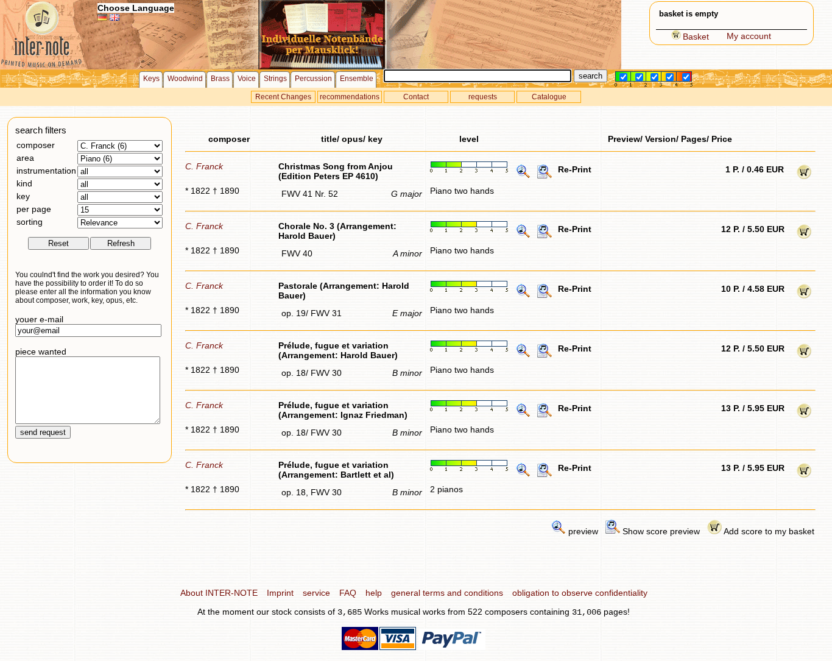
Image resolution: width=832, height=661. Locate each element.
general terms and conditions (447, 593)
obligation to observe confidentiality (579, 593)
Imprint (280, 593)
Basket (696, 36)
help (373, 593)
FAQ (347, 593)
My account (749, 36)
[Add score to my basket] (804, 176)
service (316, 593)
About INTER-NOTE (219, 593)
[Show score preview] (544, 176)
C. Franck (204, 166)
